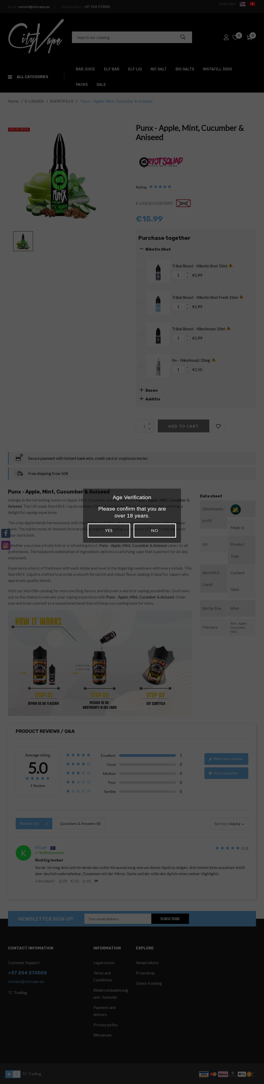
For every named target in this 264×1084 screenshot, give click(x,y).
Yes (109, 530)
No (154, 530)
